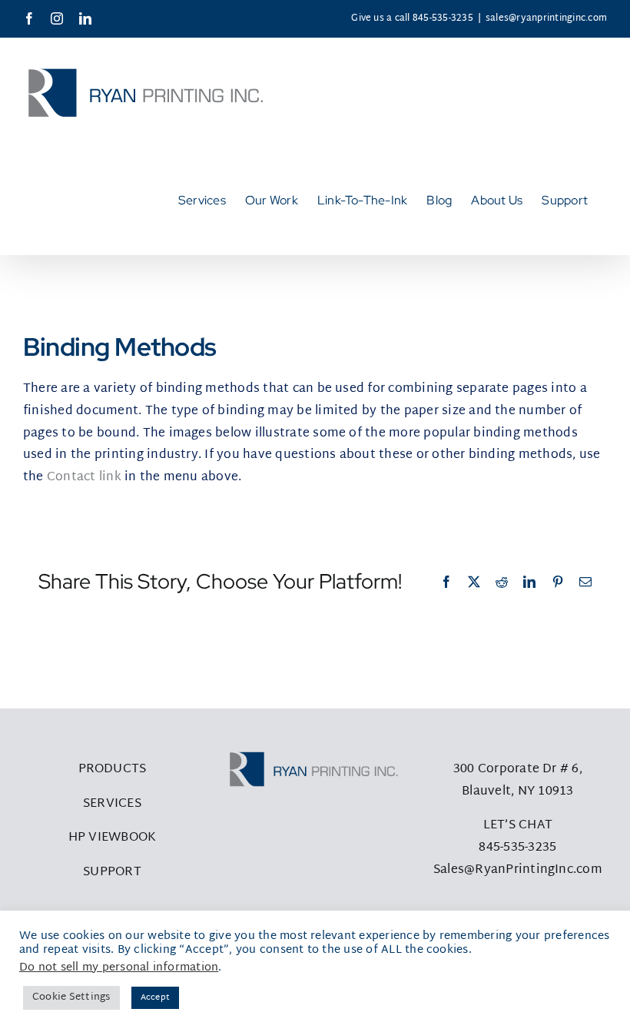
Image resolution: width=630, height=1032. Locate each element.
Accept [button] (155, 997)
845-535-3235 (517, 848)
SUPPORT (112, 872)
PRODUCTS (112, 769)
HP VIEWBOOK (112, 838)
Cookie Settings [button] (71, 997)
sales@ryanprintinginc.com (546, 18)
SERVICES (112, 804)
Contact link (84, 477)
